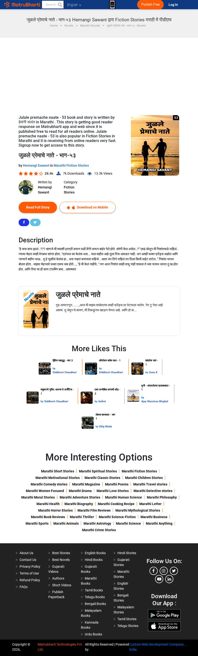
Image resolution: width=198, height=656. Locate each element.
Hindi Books (94, 560)
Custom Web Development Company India (156, 646)
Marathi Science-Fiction (117, 517)
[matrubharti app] (112, 4)
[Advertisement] (99, 74)
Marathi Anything (159, 523)
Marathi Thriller (82, 517)
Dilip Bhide (105, 426)
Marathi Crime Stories (99, 530)
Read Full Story (38, 207)
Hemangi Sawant (36, 165)
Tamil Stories (126, 619)
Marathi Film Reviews (94, 510)
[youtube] (159, 579)
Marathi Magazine (86, 484)
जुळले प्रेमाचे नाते (78, 294)
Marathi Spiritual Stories (98, 471)
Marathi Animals (66, 523)
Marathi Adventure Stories (80, 497)
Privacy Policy (30, 566)
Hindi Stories (126, 553)
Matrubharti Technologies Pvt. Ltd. (60, 646)
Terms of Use (29, 573)
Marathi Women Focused (45, 491)
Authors (58, 578)
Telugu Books (95, 597)
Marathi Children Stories (144, 478)
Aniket (102, 401)
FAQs (24, 587)
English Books (95, 553)
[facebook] (153, 571)
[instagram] (164, 571)
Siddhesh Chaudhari (65, 372)
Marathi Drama (80, 491)
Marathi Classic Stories (102, 478)
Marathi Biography (78, 504)
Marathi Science (128, 523)
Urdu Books (93, 634)
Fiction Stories (69, 189)
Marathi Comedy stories (49, 484)
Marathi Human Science (123, 497)
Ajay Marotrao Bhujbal (154, 401)
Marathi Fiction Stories (71, 165)
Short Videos (61, 585)
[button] (60, 4)
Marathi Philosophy (162, 497)
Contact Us (28, 560)
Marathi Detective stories (153, 491)
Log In (174, 4)
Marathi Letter (150, 504)
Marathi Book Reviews (48, 517)
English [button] (72, 5)
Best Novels (61, 560)
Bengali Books (95, 604)
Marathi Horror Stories (55, 510)
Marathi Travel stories (150, 484)
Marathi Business (154, 517)
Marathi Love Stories (113, 491)
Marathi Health (48, 504)
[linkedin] (169, 579)
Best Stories (61, 553)
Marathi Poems (116, 484)
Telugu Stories (127, 626)
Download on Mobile (92, 207)
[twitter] (174, 571)
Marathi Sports (37, 523)
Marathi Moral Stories (38, 497)
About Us (26, 553)
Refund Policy (30, 580)
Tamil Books (94, 590)
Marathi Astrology (97, 523)
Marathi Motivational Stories (57, 478)
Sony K (153, 372)
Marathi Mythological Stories (137, 510)
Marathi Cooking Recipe (116, 504)
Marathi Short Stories (57, 471)
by (54, 368)
